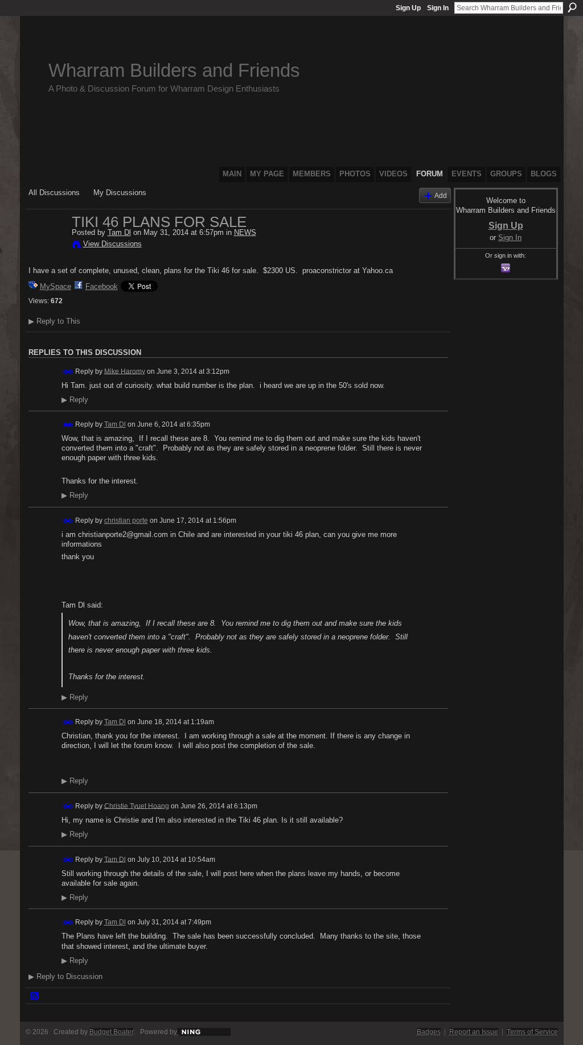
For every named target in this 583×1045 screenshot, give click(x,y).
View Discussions (112, 243)
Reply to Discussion (65, 976)
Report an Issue (473, 1032)
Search (572, 7)
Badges (429, 1032)
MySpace (55, 286)
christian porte (126, 520)
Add (440, 195)
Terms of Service (532, 1032)
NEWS (245, 232)
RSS (35, 996)
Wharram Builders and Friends (174, 70)
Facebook (101, 286)
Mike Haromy (124, 371)
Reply (74, 400)
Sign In (438, 8)
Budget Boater (111, 1032)
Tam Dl (119, 232)
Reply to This (54, 321)
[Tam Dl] (46, 245)
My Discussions (119, 192)
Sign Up (408, 8)
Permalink (68, 371)
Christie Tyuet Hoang (136, 805)
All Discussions (54, 192)
